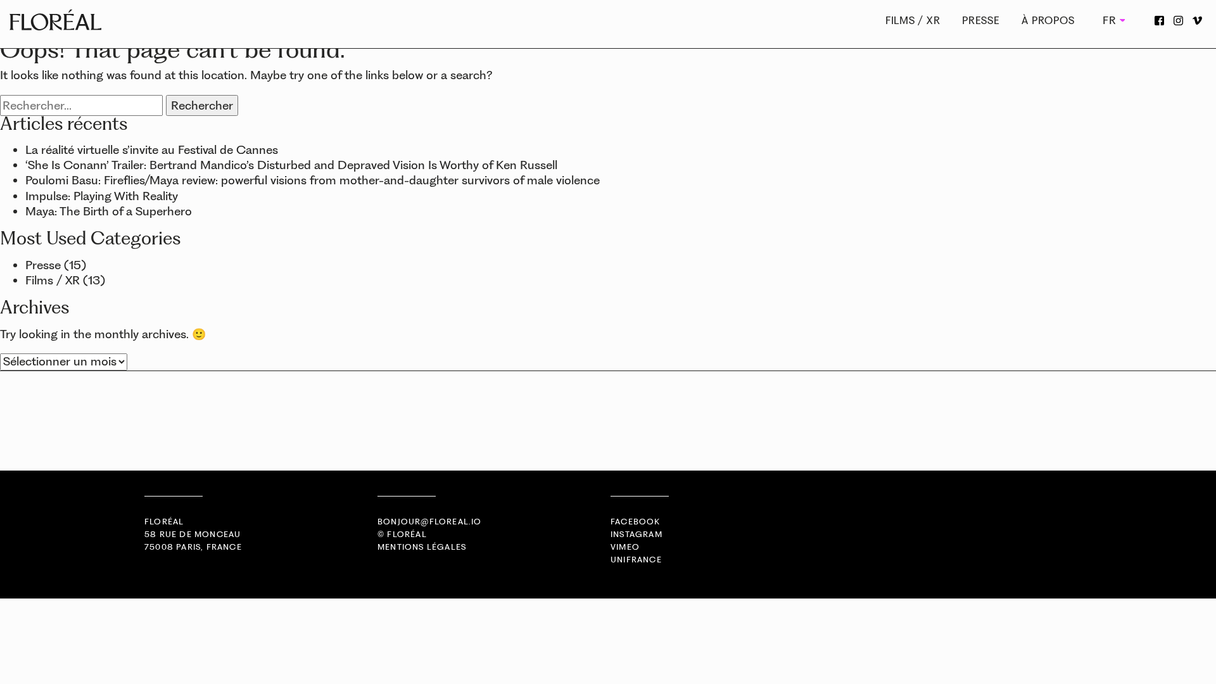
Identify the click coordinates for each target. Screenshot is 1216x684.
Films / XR (912, 21)
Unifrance (636, 559)
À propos (1048, 21)
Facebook (636, 521)
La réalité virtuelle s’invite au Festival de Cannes (151, 149)
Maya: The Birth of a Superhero (108, 211)
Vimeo (625, 547)
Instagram (636, 534)
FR (1108, 20)
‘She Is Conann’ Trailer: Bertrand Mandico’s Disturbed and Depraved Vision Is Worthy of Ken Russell (291, 165)
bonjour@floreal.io (429, 521)
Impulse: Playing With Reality (101, 196)
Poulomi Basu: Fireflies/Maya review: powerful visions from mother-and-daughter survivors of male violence (312, 180)
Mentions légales (421, 547)
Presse (981, 21)
